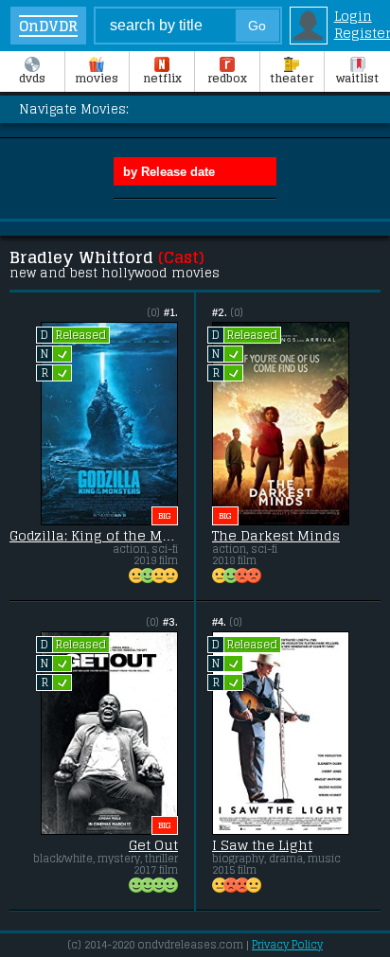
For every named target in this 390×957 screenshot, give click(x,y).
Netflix (162, 78)
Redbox (227, 78)
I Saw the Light (262, 845)
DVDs (32, 78)
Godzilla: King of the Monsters (93, 535)
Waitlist (357, 78)
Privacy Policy (287, 944)
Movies (96, 78)
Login (353, 16)
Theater (291, 78)
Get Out (153, 845)
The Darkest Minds (276, 535)
